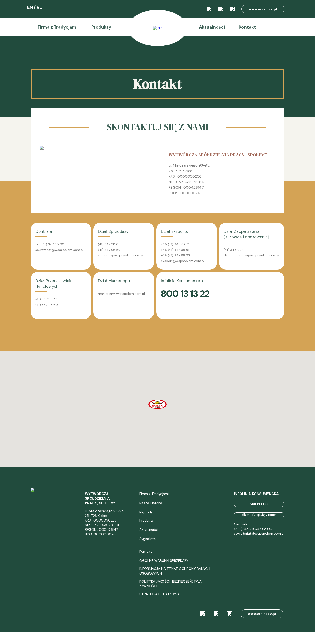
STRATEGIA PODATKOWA (159, 594)
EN (30, 7)
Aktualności (212, 27)
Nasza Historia (150, 503)
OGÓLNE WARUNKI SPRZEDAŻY (163, 560)
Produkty (101, 27)
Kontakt (247, 27)
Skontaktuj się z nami (259, 514)
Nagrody (146, 512)
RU (39, 7)
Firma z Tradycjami (57, 27)
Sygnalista (147, 539)
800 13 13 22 (259, 504)
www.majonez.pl (263, 9)
